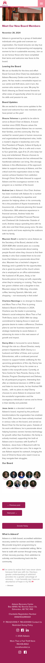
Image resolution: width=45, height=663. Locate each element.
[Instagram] (17, 630)
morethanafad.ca (22, 647)
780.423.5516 (11, 622)
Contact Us (37, 622)
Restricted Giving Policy (22, 625)
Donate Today (22, 525)
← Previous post (13, 505)
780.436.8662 (22, 644)
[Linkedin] (27, 630)
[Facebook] (22, 630)
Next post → (12, 513)
